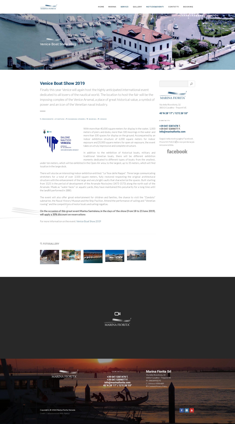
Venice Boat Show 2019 (88, 221)
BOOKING (188, 7)
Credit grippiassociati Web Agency (55, 413)
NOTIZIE (60, 119)
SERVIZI (125, 7)
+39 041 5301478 (168, 125)
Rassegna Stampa (76, 119)
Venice (103, 119)
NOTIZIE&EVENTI (155, 7)
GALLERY (137, 7)
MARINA (112, 7)
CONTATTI (173, 7)
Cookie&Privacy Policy (157, 386)
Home (101, 7)
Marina (92, 119)
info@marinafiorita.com (172, 131)
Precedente (47, 119)
